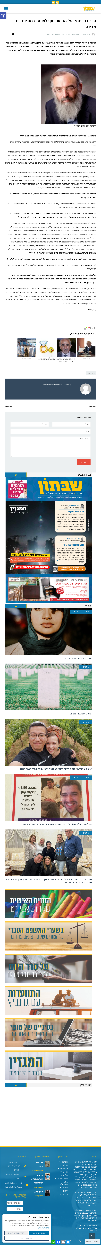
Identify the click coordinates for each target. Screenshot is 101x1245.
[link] (3, 15)
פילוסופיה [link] (64, 1168)
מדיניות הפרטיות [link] (43, 1228)
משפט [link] (65, 1165)
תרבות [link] (65, 1194)
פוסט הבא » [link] (8, 407)
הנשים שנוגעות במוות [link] (81, 713)
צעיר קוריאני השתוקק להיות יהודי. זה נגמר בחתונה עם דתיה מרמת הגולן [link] (56, 769)
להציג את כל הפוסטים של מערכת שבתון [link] (56, 385)
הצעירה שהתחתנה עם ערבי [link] (78, 658)
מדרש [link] (65, 1172)
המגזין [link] (65, 1187)
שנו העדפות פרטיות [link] (92, 1241)
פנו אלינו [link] (79, 1240)
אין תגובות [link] (50, 34)
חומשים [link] (64, 1162)
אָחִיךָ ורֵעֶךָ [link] (38, 1191)
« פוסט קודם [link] (92, 407)
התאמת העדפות (27, 1238)
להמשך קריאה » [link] (37, 1170)
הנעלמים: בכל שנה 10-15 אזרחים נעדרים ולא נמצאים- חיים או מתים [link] (57, 824)
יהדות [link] (65, 1191)
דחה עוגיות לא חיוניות (16, 1233)
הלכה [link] (65, 1175)
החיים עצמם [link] (63, 1178)
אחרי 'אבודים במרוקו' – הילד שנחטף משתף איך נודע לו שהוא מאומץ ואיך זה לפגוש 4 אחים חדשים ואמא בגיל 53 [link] (48, 881)
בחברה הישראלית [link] (64, 1183)
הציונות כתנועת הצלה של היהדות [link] (37, 1179)
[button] (5, 8)
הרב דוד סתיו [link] (91, 373)
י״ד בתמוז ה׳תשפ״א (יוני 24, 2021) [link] (71, 34)
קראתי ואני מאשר (39, 1233)
